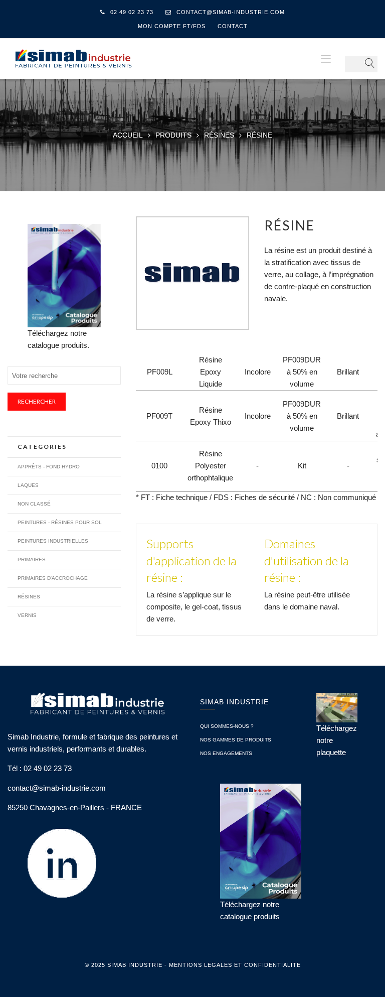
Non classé (34, 504)
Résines (29, 596)
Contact (233, 26)
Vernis (27, 615)
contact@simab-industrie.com (230, 12)
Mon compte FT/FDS (172, 26)
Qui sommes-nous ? (227, 726)
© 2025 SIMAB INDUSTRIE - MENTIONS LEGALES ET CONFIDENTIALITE (193, 965)
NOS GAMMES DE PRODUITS (235, 739)
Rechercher (37, 401)
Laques (28, 485)
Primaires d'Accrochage (53, 578)
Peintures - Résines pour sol (60, 522)
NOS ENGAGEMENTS (226, 753)
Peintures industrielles (53, 541)
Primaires (32, 559)
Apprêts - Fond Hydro (49, 466)
